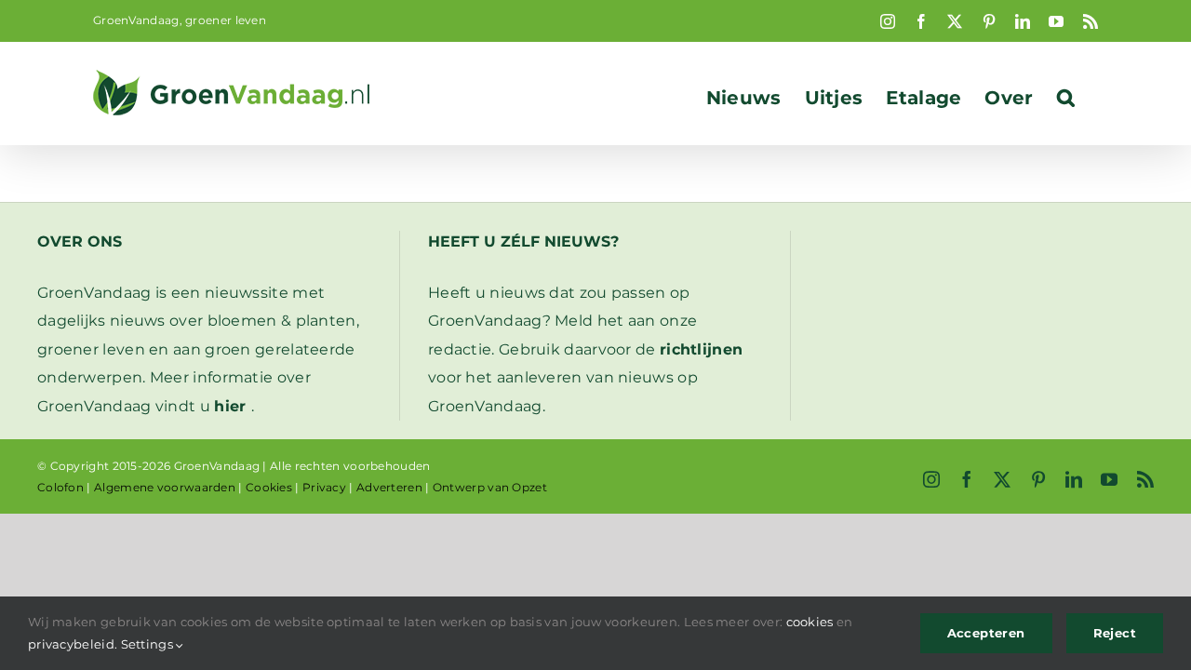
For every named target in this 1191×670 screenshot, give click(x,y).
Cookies (269, 487)
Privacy (324, 487)
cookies (810, 621)
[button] (1066, 97)
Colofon (60, 487)
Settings (149, 643)
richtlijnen (701, 349)
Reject (1114, 632)
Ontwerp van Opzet (490, 487)
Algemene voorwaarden (164, 487)
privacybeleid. (72, 643)
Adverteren (389, 487)
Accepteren (986, 632)
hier (230, 406)
